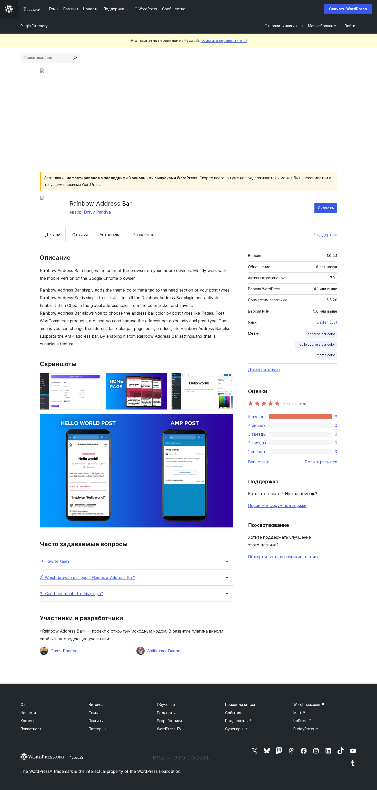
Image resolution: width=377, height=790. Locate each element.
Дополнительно (264, 369)
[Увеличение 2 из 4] (160, 380)
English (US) (327, 322)
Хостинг (28, 720)
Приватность (32, 729)
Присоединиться (240, 704)
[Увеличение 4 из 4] (226, 420)
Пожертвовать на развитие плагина (284, 556)
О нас (26, 704)
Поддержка (325, 234)
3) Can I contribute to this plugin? (71, 593)
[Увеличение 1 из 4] (94, 380)
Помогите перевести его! (224, 40)
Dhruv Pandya (97, 212)
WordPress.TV (171, 729)
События (233, 713)
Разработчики (169, 720)
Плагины (96, 720)
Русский (76, 757)
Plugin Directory (34, 26)
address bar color (321, 334)
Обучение (166, 704)
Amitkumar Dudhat (164, 650)
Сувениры (236, 729)
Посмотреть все (321, 461)
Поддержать (238, 720)
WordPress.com (308, 704)
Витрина (96, 704)
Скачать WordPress (348, 9)
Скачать (326, 208)
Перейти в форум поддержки (277, 505)
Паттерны (97, 729)
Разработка (144, 234)
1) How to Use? (55, 561)
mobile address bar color (315, 344)
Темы (93, 713)
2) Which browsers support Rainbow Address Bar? (87, 577)
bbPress (302, 720)
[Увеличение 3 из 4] (226, 380)
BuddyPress (305, 729)
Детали (52, 234)
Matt (299, 713)
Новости (28, 713)
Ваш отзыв (259, 461)
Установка (110, 234)
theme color (326, 355)
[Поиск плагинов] (75, 58)
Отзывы (80, 234)
